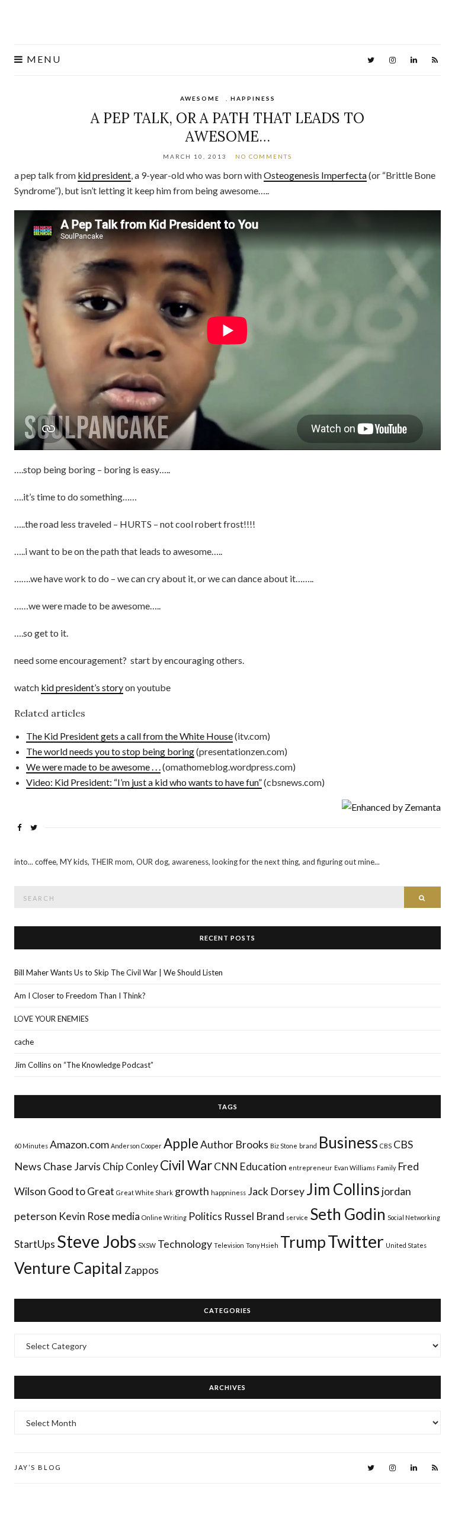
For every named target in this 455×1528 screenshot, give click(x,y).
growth (192, 1191)
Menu (42, 59)
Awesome (200, 98)
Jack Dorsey (276, 1191)
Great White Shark (144, 1192)
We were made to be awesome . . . (93, 766)
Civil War (186, 1165)
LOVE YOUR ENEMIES (51, 1018)
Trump (303, 1241)
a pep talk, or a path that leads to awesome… (227, 127)
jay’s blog (38, 1467)
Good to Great (81, 1191)
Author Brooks (234, 1144)
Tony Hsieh (262, 1245)
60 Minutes (31, 1146)
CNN (226, 1166)
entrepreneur (310, 1167)
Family (386, 1167)
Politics (205, 1216)
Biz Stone (283, 1146)
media (126, 1216)
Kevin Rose (84, 1216)
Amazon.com (79, 1144)
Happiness (252, 98)
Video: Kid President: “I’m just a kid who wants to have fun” (144, 782)
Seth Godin (348, 1214)
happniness (228, 1192)
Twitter (356, 1241)
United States (406, 1245)
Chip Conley (130, 1166)
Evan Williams (354, 1167)
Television (229, 1245)
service (297, 1217)
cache (24, 1042)
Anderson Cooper (136, 1146)
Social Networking (413, 1217)
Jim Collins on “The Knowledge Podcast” (83, 1065)
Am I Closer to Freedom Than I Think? (80, 995)
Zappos (141, 1270)
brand (308, 1146)
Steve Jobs (96, 1241)
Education (263, 1166)
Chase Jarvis (72, 1166)
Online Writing (164, 1217)
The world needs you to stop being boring (110, 751)
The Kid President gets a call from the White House (129, 735)
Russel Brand (254, 1216)
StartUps (34, 1244)
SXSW (147, 1245)
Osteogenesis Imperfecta (315, 175)
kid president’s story (82, 687)
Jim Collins (343, 1189)
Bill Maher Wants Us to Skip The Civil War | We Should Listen (118, 972)
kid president (104, 175)
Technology (185, 1244)
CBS (386, 1146)
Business (348, 1142)
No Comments (263, 156)
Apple (181, 1143)
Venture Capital (68, 1268)
